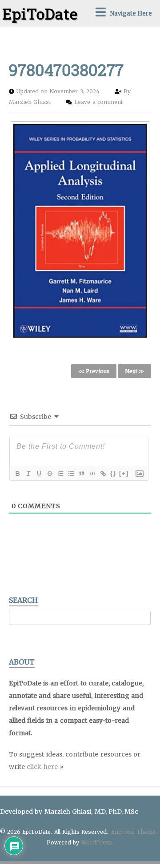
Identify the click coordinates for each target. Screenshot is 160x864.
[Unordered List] (70, 473)
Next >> (134, 371)
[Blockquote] (81, 473)
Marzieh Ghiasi (30, 102)
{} (113, 473)
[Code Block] (92, 473)
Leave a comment (98, 102)
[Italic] (28, 473)
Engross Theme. (133, 831)
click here (42, 767)
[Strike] (49, 473)
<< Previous (93, 371)
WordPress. (97, 842)
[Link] (102, 473)
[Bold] (17, 473)
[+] (124, 473)
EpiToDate (40, 14)
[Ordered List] (60, 473)
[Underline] (38, 473)
